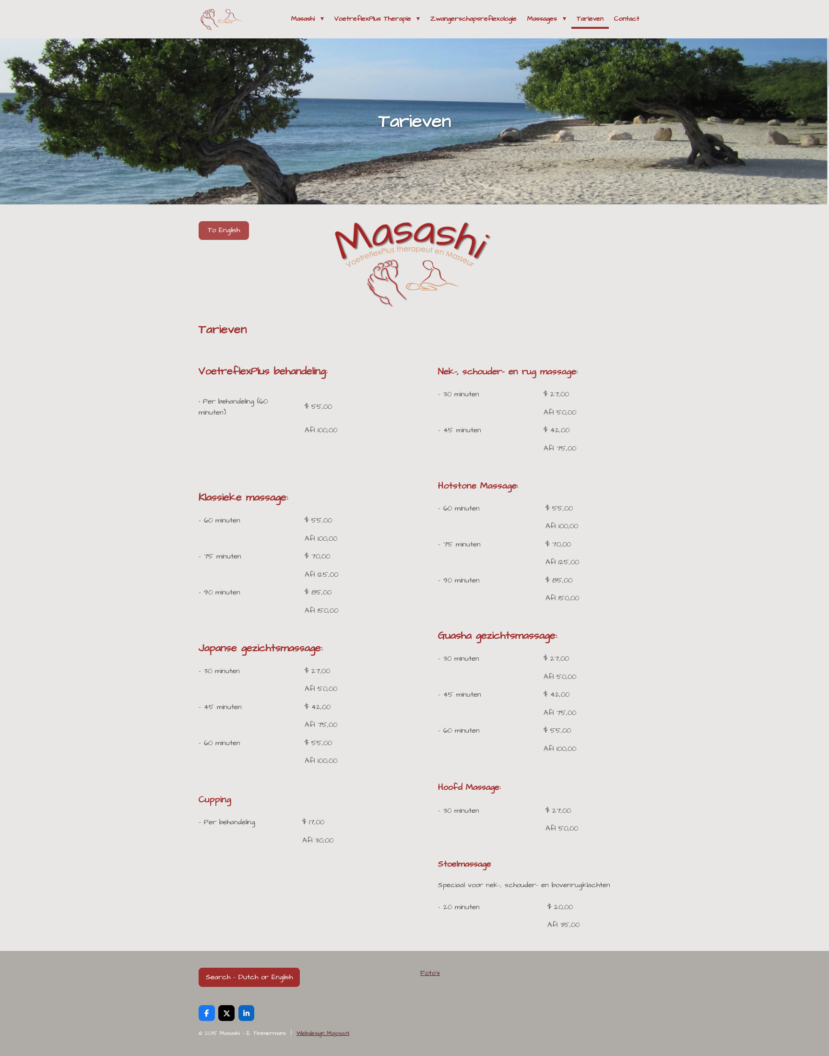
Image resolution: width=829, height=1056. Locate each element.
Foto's (430, 973)
